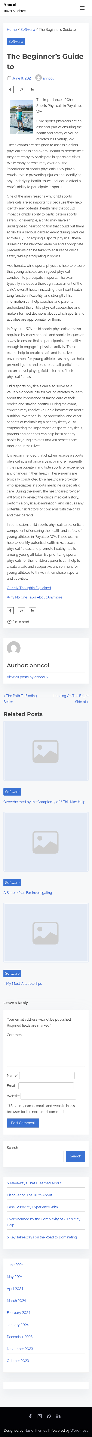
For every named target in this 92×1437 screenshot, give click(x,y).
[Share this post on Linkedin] (32, 89)
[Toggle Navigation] (82, 8)
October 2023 (18, 1361)
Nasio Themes (36, 1430)
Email (12, 1086)
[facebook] (10, 89)
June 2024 (15, 1265)
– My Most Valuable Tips (22, 984)
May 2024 (15, 1277)
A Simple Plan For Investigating (27, 893)
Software (28, 30)
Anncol (9, 4)
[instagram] (39, 1418)
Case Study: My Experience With (32, 1207)
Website (13, 1096)
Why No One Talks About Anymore (34, 597)
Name (12, 1075)
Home (12, 30)
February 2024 (18, 1313)
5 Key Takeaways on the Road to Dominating (42, 1237)
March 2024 (16, 1301)
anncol (48, 78)
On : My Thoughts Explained (29, 588)
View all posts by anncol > (27, 677)
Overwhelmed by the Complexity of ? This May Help (44, 802)
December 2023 (20, 1337)
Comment (16, 1035)
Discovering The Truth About (29, 1195)
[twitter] (21, 89)
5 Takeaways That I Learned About (34, 1183)
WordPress (79, 1430)
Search (12, 1148)
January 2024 (18, 1325)
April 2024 (15, 1289)
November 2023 (20, 1349)
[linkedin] (58, 1418)
